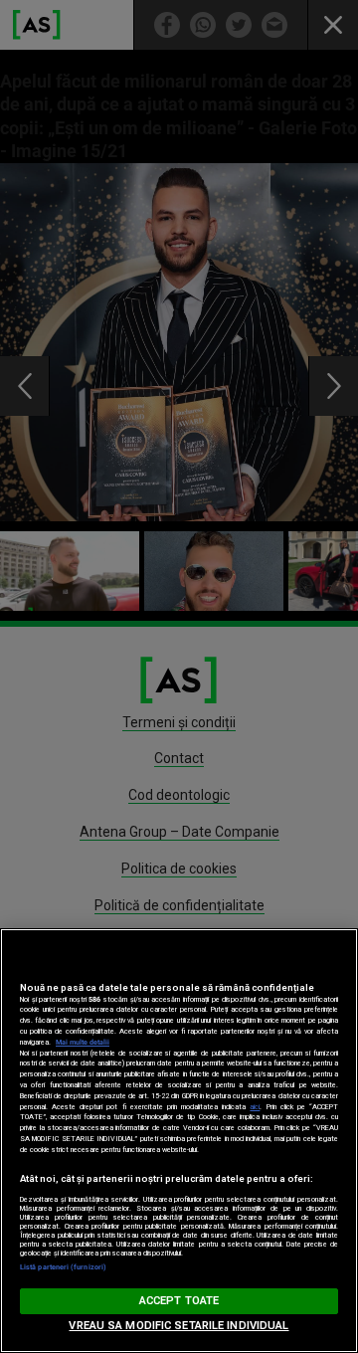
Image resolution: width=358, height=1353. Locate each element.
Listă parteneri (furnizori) (63, 1266)
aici (255, 1106)
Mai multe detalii (82, 1042)
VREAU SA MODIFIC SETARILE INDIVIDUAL (178, 1325)
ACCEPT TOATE (179, 1300)
